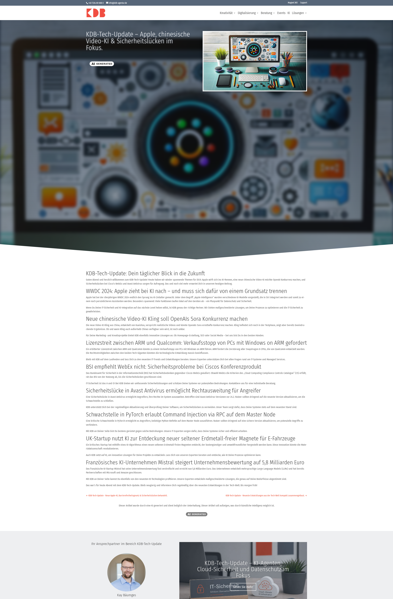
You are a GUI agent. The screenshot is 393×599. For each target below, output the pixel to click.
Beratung (266, 13)
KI (289, 13)
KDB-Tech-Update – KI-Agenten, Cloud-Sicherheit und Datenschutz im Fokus (243, 569)
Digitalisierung (247, 13)
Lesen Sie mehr (243, 587)
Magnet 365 (293, 3)
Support (303, 3)
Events (281, 13)
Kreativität (226, 13)
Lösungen (298, 13)
